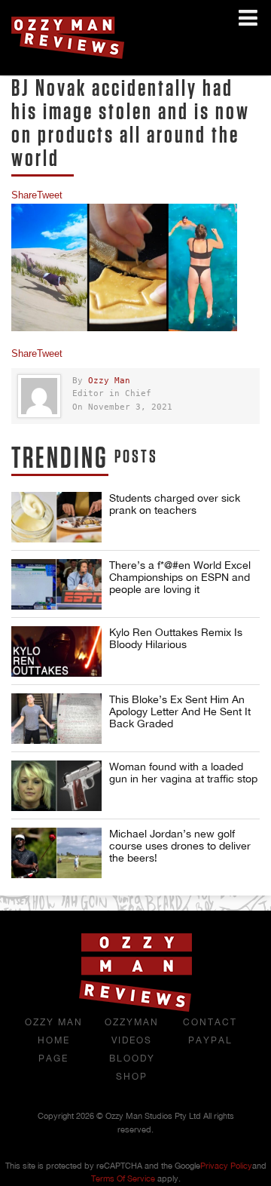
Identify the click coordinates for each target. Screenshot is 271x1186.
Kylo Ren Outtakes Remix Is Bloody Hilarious (175, 638)
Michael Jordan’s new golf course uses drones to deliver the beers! (180, 846)
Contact (210, 1022)
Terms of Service (123, 1178)
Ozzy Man (109, 381)
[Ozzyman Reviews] (135, 1008)
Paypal (210, 1040)
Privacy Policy (226, 1165)
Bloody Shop (132, 1067)
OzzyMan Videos (132, 1031)
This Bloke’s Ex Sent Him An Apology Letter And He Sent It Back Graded (180, 711)
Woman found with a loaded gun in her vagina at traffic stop (183, 772)
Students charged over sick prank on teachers (174, 504)
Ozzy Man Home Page (54, 1040)
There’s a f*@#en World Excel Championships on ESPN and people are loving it (180, 577)
